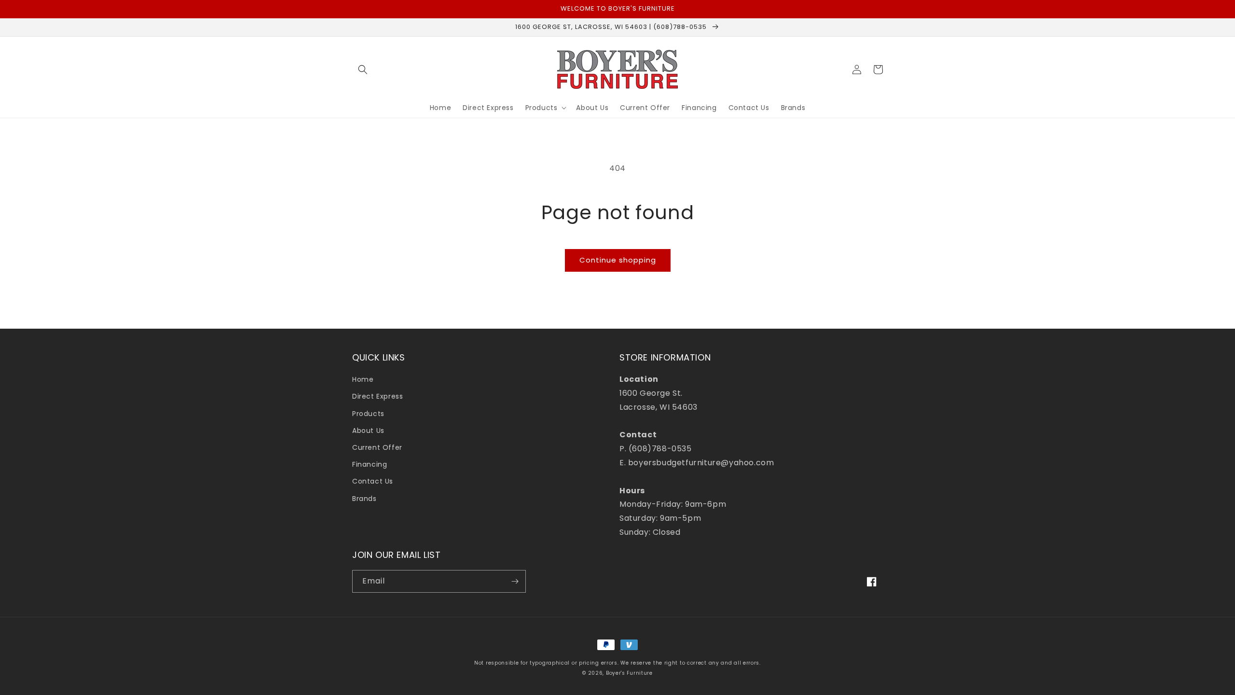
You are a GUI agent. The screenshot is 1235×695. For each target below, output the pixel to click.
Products (368, 413)
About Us (368, 430)
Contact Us (372, 481)
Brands (364, 498)
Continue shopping (617, 260)
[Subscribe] (514, 581)
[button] (362, 69)
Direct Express (377, 396)
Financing (369, 464)
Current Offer (377, 447)
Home (362, 379)
